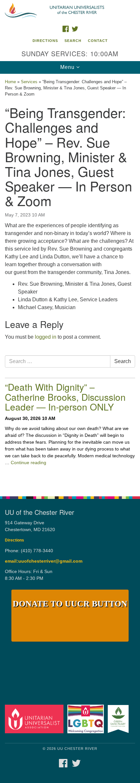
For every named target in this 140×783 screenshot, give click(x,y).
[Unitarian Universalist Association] (35, 718)
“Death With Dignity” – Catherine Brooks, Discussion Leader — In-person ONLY (65, 396)
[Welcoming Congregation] (86, 718)
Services (29, 81)
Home (10, 81)
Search (72, 41)
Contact (98, 41)
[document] (70, 281)
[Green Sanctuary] (119, 718)
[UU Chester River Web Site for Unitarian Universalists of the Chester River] (70, 11)
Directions (45, 41)
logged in (45, 337)
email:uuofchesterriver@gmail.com (43, 561)
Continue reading (28, 462)
